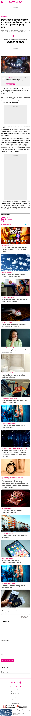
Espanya (4, 16)
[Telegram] (20, 42)
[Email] (22, 42)
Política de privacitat (15, 691)
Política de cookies (15, 693)
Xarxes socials (15, 699)
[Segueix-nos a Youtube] (20, 686)
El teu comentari (5, 640)
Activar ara (9, 84)
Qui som (15, 695)
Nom (2, 625)
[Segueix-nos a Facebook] (10, 686)
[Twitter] (11, 42)
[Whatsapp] (17, 42)
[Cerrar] (29, 710)
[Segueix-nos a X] (13, 686)
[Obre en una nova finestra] (9, 706)
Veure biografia (9, 219)
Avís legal (15, 689)
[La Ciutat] (15, 2)
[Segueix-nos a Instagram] (17, 686)
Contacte (15, 697)
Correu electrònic (5, 633)
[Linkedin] (14, 42)
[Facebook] (8, 42)
